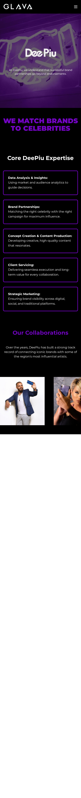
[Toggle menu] (75, 7)
